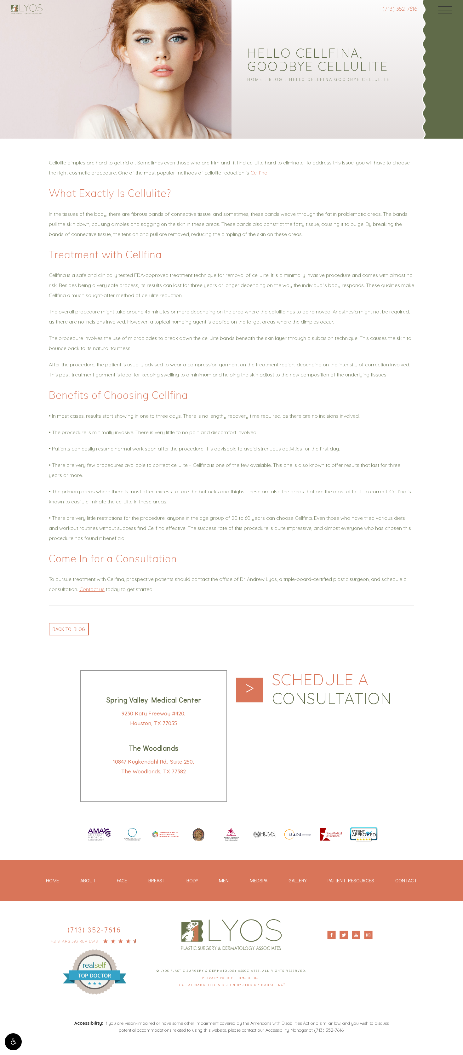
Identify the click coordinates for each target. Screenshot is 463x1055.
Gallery (297, 880)
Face (122, 880)
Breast (156, 880)
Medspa (258, 880)
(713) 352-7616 (399, 8)
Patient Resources (351, 880)
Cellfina (258, 172)
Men (224, 880)
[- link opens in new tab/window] (94, 965)
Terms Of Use (247, 978)
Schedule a (332, 689)
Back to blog (69, 629)
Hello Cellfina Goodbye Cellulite (339, 79)
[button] (13, 1041)
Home (255, 79)
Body (192, 880)
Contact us (92, 589)
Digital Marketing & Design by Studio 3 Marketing (231, 985)
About (88, 880)
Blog (276, 79)
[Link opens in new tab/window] (99, 835)
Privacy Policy (218, 978)
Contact (406, 880)
